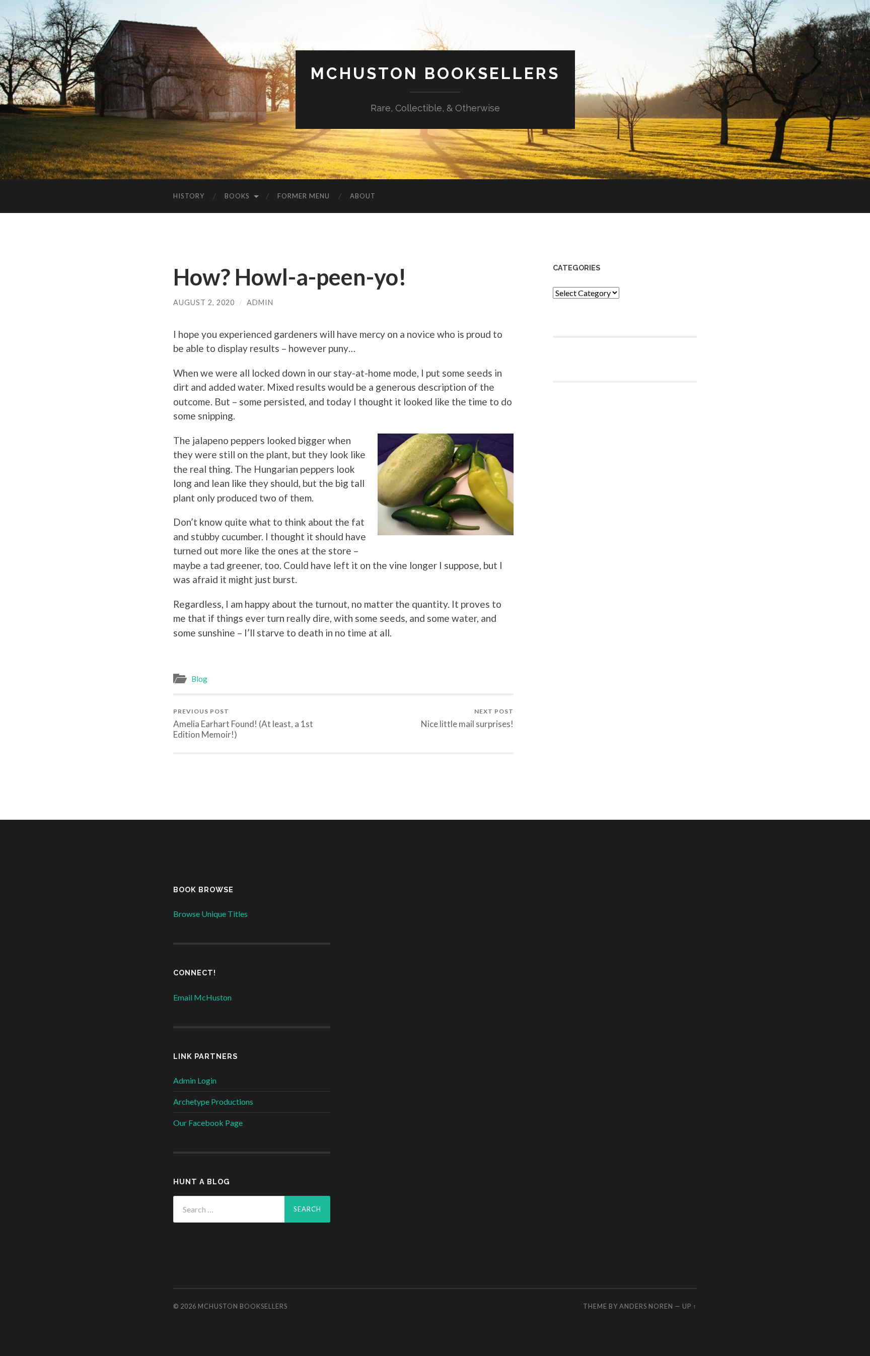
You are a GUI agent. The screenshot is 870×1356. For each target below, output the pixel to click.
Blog (199, 678)
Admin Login (194, 1080)
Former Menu (303, 196)
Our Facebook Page (208, 1122)
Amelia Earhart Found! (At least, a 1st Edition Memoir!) (243, 723)
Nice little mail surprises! (467, 718)
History (188, 196)
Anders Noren (646, 1306)
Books (237, 196)
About (363, 196)
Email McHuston (202, 997)
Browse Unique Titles (210, 913)
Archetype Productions (213, 1101)
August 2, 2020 (204, 302)
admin (260, 302)
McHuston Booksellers (435, 73)
